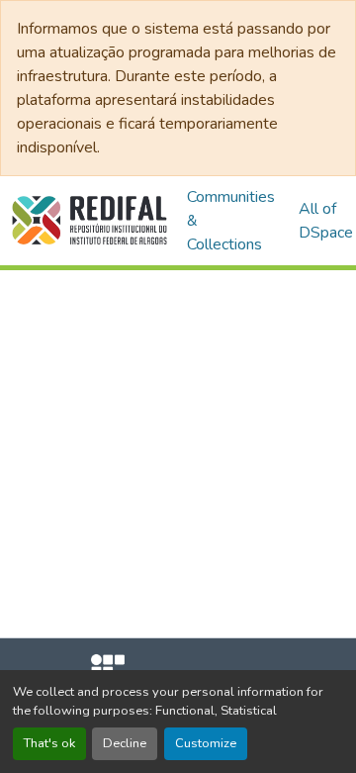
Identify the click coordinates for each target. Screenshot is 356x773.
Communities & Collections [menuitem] (231, 220)
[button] (89, 220)
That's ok (49, 743)
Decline (124, 743)
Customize (205, 743)
